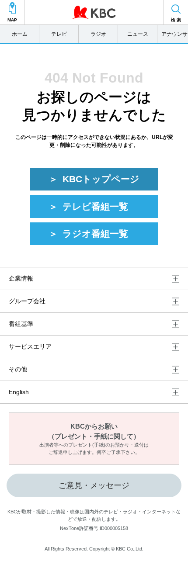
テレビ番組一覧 (95, 206)
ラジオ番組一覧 (95, 234)
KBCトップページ (101, 179)
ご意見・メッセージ (94, 485)
